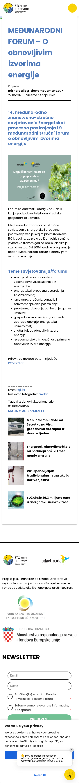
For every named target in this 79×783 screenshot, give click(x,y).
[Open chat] (69, 774)
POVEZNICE (16, 363)
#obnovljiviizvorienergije (36, 401)
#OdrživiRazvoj (18, 406)
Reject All (39, 775)
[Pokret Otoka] (16, 8)
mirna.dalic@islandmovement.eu (34, 91)
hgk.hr (20, 390)
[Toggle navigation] (72, 8)
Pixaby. (43, 394)
